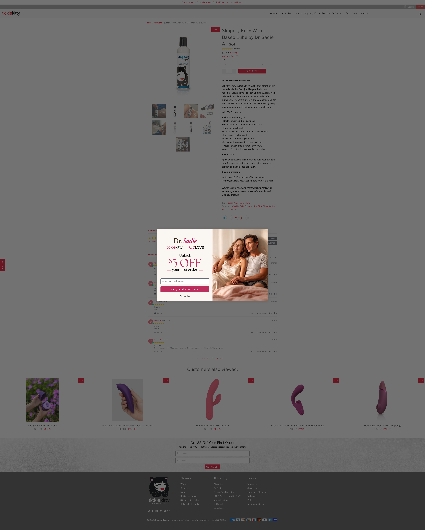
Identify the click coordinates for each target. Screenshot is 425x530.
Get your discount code (184, 289)
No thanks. (185, 296)
